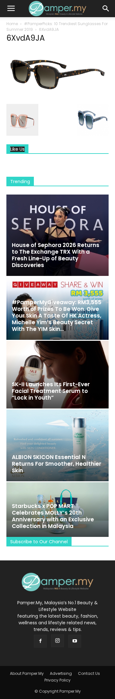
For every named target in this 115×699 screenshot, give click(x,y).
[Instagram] (57, 640)
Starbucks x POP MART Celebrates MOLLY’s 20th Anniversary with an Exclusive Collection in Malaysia (53, 516)
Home (12, 23)
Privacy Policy (57, 680)
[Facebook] (40, 641)
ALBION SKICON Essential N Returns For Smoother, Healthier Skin (56, 463)
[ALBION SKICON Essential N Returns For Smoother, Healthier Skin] (57, 445)
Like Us (17, 149)
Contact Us (89, 673)
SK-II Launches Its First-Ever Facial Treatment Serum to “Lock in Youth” (51, 390)
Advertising (61, 673)
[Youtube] (74, 641)
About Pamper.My (27, 673)
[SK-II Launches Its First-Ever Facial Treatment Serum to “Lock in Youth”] (57, 374)
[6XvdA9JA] (57, 97)
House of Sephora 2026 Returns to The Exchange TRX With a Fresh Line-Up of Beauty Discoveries (55, 255)
